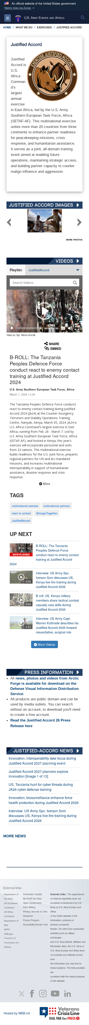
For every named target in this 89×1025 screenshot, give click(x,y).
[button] (19, 8)
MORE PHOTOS (74, 240)
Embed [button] (55, 348)
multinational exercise (25, 506)
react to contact (21, 513)
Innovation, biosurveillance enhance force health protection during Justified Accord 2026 (44, 800)
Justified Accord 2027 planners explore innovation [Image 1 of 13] (38, 774)
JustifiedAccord (39, 270)
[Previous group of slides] (8, 222)
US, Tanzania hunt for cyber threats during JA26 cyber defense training (41, 787)
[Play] (12, 328)
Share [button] (54, 344)
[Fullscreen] (77, 328)
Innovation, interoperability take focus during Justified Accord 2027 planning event (42, 761)
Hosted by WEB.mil (17, 1013)
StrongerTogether (46, 513)
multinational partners (56, 506)
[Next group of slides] (79, 222)
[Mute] (70, 328)
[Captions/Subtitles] (63, 328)
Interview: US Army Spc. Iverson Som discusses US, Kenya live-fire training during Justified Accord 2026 (42, 815)
